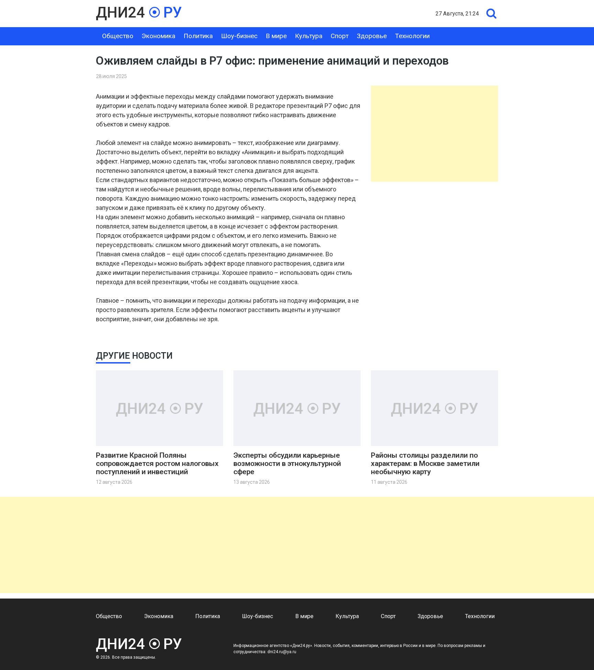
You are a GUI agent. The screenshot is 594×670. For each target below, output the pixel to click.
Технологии (412, 36)
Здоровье (372, 36)
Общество (117, 36)
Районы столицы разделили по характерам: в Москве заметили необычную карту (425, 463)
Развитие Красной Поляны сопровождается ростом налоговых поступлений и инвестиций (157, 463)
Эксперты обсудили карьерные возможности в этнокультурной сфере (287, 463)
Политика (198, 36)
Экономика (158, 36)
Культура (308, 36)
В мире (276, 36)
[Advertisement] (434, 134)
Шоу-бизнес (239, 36)
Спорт (340, 36)
